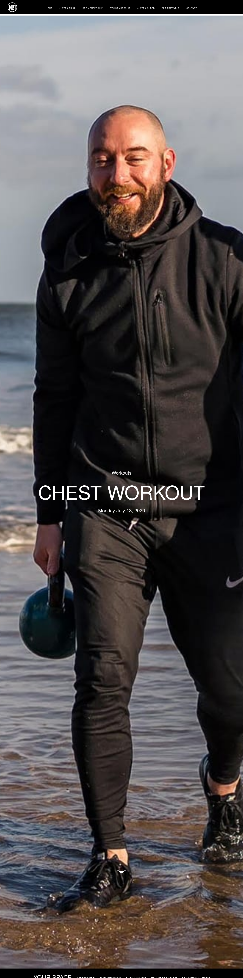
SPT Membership (93, 8)
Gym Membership (120, 8)
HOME (49, 8)
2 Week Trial (67, 8)
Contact (191, 8)
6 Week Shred (146, 8)
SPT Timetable (171, 8)
